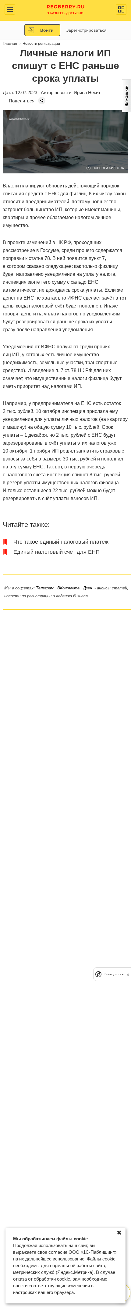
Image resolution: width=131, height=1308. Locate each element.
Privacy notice (113, 974)
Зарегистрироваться (86, 30)
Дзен (87, 588)
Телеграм (45, 588)
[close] (128, 974)
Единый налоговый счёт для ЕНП (56, 552)
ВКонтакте (68, 588)
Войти (47, 30)
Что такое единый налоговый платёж (60, 542)
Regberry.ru (66, 9)
